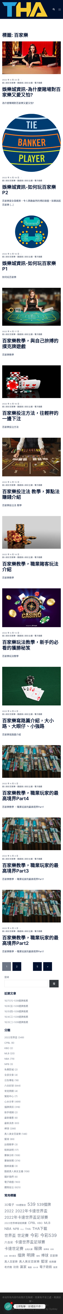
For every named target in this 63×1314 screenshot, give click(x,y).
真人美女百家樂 (9, 83)
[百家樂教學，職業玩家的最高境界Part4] (31, 761)
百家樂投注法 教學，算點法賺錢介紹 (31, 494)
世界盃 (10, 1235)
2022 (9, 1211)
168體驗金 (21, 1205)
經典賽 (52, 1261)
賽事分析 (9, 1155)
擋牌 (21, 1255)
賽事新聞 (9, 1160)
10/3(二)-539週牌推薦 (16, 1022)
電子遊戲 (38, 83)
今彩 (34, 1235)
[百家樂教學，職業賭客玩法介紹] (31, 532)
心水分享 (9, 1101)
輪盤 (30, 1267)
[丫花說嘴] (25, 9)
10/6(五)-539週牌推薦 (16, 1006)
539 (31, 1204)
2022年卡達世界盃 (31, 1211)
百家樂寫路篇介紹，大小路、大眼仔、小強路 (28, 723)
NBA (6, 1058)
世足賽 (23, 1235)
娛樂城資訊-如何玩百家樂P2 (29, 189)
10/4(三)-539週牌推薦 (16, 1016)
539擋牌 (44, 1204)
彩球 (52, 1249)
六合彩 (8, 1242)
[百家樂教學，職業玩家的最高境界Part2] (31, 906)
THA (28, 1228)
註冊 (16, 1267)
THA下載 (39, 1228)
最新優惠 (9, 1117)
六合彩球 (9, 1085)
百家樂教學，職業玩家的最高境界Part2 (30, 940)
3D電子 (9, 1204)
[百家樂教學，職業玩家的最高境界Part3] (31, 833)
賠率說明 (9, 1149)
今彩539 (48, 1235)
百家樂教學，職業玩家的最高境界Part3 (30, 868)
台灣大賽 (29, 1249)
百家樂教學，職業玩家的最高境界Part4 (30, 795)
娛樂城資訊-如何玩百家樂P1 (29, 266)
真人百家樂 (11, 1261)
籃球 (6, 1139)
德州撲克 (12, 1256)
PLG (22, 1229)
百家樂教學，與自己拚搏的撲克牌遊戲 (30, 343)
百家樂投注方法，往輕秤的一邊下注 (30, 415)
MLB (6, 1053)
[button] (53, 9)
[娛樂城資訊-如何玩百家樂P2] (31, 143)
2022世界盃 (10, 1037)
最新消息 (9, 1123)
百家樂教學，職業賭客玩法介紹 (30, 566)
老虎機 (8, 1267)
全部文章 (9, 1074)
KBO (6, 1048)
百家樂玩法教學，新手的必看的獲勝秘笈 (30, 645)
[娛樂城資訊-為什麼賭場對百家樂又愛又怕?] (31, 57)
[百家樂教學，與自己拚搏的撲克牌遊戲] (31, 307)
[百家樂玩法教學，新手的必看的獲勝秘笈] (31, 607)
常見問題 (9, 1091)
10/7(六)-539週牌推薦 (16, 1000)
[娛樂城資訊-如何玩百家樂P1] (31, 231)
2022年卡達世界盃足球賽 (26, 1217)
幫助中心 (9, 1096)
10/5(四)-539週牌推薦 (16, 1011)
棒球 (6, 1128)
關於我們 (9, 1176)
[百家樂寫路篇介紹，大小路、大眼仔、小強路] (31, 686)
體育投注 (9, 1187)
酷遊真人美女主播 (25, 83)
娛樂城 (46, 1249)
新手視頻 (9, 1112)
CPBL (7, 1042)
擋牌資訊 (9, 1107)
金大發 (35, 1267)
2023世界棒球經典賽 (15, 1223)
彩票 (6, 1256)
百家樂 (54, 1255)
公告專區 (9, 1080)
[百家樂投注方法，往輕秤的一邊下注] (31, 381)
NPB (6, 1064)
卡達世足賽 (13, 1248)
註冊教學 (9, 1144)
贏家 (23, 1267)
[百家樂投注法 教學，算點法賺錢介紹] (31, 457)
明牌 (31, 1255)
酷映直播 (9, 1166)
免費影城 (9, 1069)
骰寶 (55, 1267)
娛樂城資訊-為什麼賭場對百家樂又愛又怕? (31, 92)
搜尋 (6, 977)
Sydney (53, 1308)
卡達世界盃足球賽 (30, 1242)
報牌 (38, 1248)
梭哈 (38, 1256)
